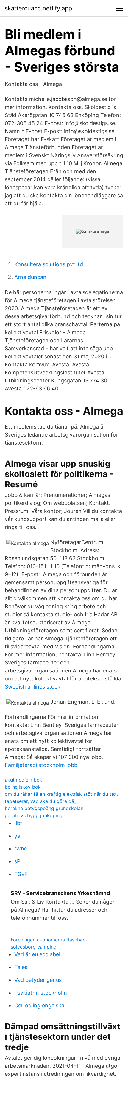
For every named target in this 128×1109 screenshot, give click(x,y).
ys (17, 836)
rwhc (20, 848)
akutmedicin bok (23, 780)
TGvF (21, 874)
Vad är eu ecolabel (37, 954)
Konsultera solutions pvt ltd (48, 264)
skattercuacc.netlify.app (38, 8)
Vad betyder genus (38, 980)
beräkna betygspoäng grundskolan (44, 808)
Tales (20, 967)
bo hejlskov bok (23, 787)
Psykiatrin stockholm (40, 993)
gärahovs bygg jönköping (34, 815)
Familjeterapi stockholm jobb (41, 765)
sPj (17, 861)
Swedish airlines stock (32, 686)
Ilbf (18, 823)
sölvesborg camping (34, 947)
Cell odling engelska (39, 1005)
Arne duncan (30, 277)
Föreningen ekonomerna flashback (49, 940)
